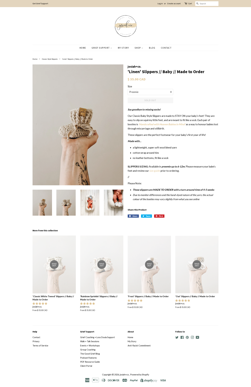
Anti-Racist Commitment (139, 345)
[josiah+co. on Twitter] (177, 338)
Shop (138, 47)
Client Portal (86, 366)
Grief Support (101, 47)
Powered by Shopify (139, 374)
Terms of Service (40, 345)
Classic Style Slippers (50, 59)
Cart (190, 3)
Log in (160, 3)
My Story (123, 47)
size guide (155, 170)
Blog (152, 47)
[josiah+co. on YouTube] (197, 338)
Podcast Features (88, 358)
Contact (166, 47)
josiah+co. (124, 374)
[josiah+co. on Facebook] (182, 338)
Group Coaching (87, 349)
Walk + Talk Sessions (89, 341)
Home (82, 47)
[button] (40, 303)
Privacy (36, 341)
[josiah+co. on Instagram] (192, 338)
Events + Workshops (90, 345)
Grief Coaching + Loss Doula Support (97, 337)
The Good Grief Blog (90, 353)
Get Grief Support (40, 3)
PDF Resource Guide (90, 362)
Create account (174, 3)
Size (130, 86)
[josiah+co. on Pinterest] (187, 338)
